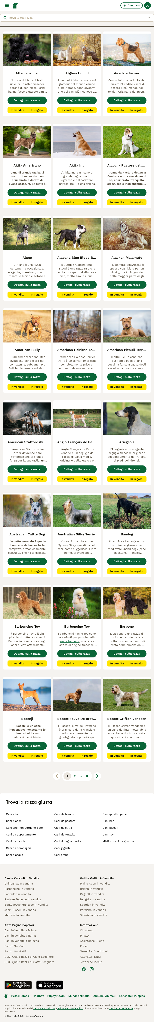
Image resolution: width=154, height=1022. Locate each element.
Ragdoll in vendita (92, 894)
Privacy (85, 935)
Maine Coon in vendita (95, 883)
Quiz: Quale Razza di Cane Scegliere (29, 956)
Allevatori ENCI (90, 956)
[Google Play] (18, 985)
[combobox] (77, 17)
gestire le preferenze (121, 1008)
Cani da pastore (64, 821)
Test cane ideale (91, 962)
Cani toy (108, 834)
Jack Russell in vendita (20, 910)
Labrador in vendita (18, 894)
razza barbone (69, 641)
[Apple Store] (50, 985)
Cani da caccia (15, 841)
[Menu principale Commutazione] (7, 5)
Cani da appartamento (21, 834)
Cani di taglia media (67, 841)
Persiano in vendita (93, 910)
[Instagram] (91, 969)
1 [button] (67, 776)
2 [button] (75, 776)
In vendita (17, 110)
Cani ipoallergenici (115, 814)
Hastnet (38, 996)
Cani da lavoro (64, 814)
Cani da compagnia (18, 848)
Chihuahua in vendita (19, 883)
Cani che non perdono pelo (24, 827)
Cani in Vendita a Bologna (22, 941)
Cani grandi (61, 855)
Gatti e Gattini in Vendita (97, 878)
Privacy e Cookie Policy (70, 1008)
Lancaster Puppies (132, 996)
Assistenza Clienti (92, 941)
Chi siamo (86, 930)
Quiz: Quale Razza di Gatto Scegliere (29, 962)
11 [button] (87, 776)
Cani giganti (62, 848)
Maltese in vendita (17, 915)
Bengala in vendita (92, 899)
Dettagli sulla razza (27, 100)
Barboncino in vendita (19, 889)
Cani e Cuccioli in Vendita (22, 878)
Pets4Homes (20, 996)
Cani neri (109, 821)
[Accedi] (147, 5)
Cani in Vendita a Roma (20, 935)
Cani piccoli (110, 827)
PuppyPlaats (56, 996)
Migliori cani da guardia (118, 841)
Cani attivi (12, 814)
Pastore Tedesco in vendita (23, 899)
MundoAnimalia (79, 996)
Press (84, 946)
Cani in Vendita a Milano (21, 930)
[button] (77, 18)
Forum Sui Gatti (15, 951)
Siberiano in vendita (93, 915)
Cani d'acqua (14, 855)
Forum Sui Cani (15, 946)
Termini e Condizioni (94, 951)
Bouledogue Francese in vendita (26, 904)
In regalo (37, 110)
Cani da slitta (63, 827)
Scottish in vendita (92, 904)
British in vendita (91, 889)
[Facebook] (84, 969)
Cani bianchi (14, 821)
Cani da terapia (64, 834)
